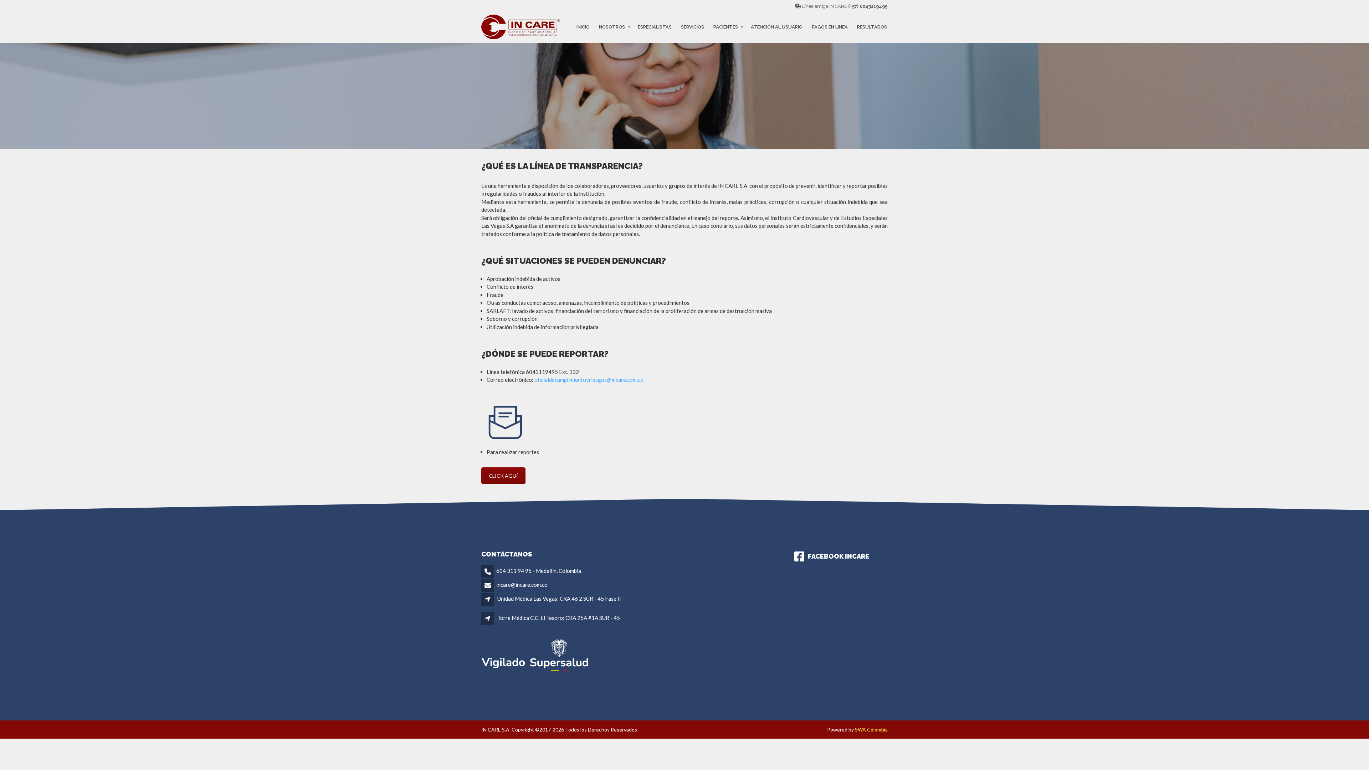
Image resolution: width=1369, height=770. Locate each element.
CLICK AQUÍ (503, 476)
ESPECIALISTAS (655, 27)
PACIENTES (725, 27)
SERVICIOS (692, 27)
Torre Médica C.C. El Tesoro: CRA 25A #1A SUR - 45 (558, 618)
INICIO (583, 27)
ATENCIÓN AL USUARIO (777, 27)
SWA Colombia (871, 730)
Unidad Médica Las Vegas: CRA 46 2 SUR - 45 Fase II (559, 598)
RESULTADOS (872, 27)
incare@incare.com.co (522, 584)
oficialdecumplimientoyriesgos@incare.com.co (589, 379)
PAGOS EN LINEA (830, 27)
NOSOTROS (612, 27)
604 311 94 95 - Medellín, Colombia (538, 571)
